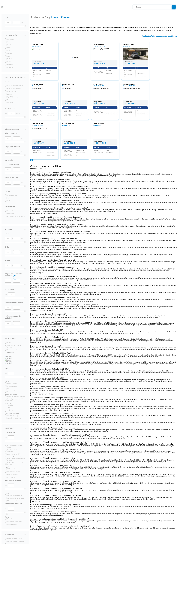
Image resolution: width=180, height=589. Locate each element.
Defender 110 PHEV (37, 125)
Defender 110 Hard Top (129, 86)
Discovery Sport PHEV (99, 46)
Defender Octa (97, 125)
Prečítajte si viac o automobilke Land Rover (159, 36)
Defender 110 (35, 86)
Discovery (65, 86)
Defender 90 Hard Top (99, 86)
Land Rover (38, 44)
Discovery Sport (36, 46)
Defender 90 (126, 46)
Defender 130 (66, 125)
